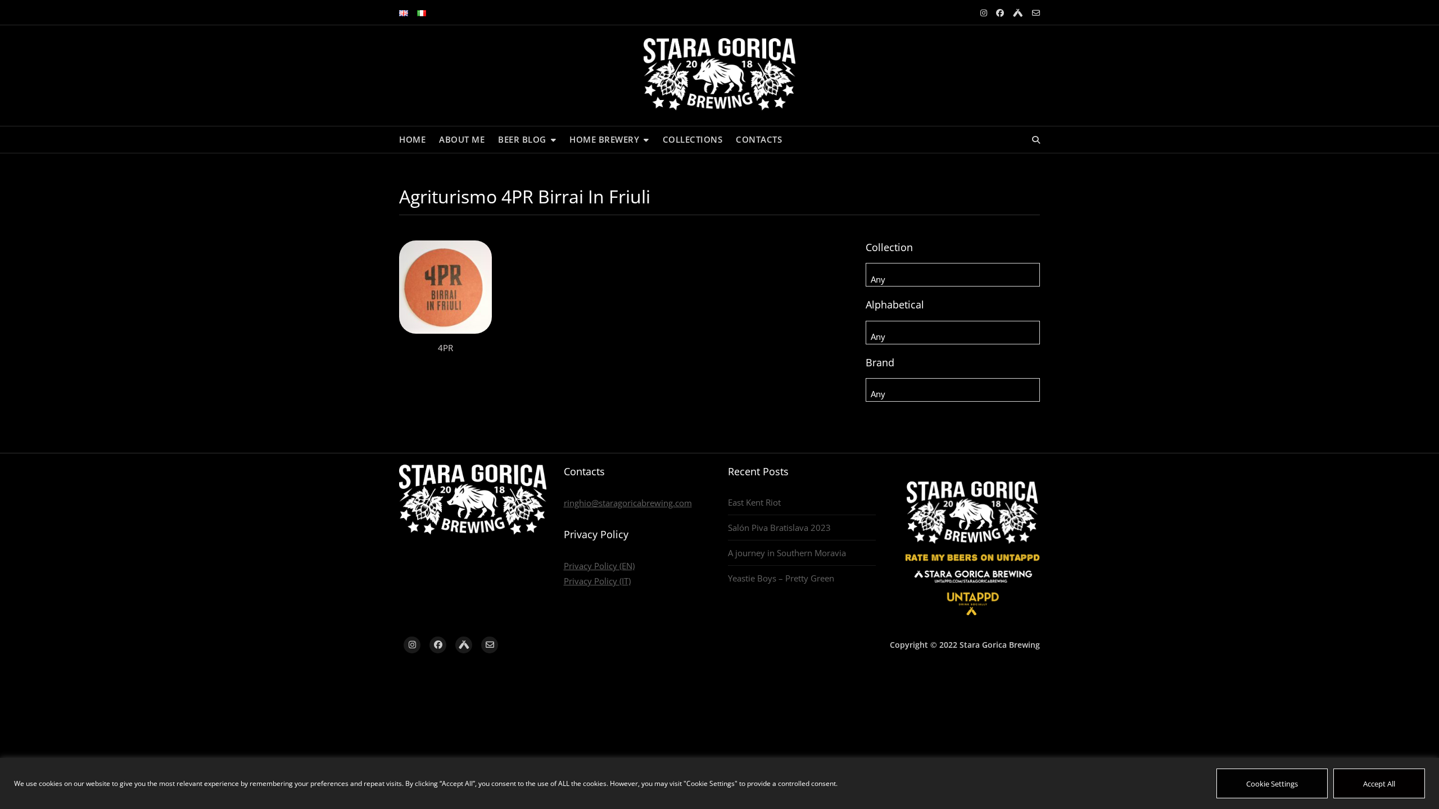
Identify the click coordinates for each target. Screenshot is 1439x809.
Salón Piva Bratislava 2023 (779, 527)
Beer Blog (522, 139)
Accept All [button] (1379, 784)
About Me (462, 139)
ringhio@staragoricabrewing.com (628, 502)
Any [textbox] (878, 279)
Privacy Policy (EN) (599, 565)
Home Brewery (604, 139)
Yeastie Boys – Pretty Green (781, 578)
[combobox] (953, 275)
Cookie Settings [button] (1272, 784)
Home (412, 139)
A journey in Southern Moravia (787, 552)
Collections (693, 139)
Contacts (759, 139)
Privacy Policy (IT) (597, 581)
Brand (880, 362)
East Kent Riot (754, 502)
